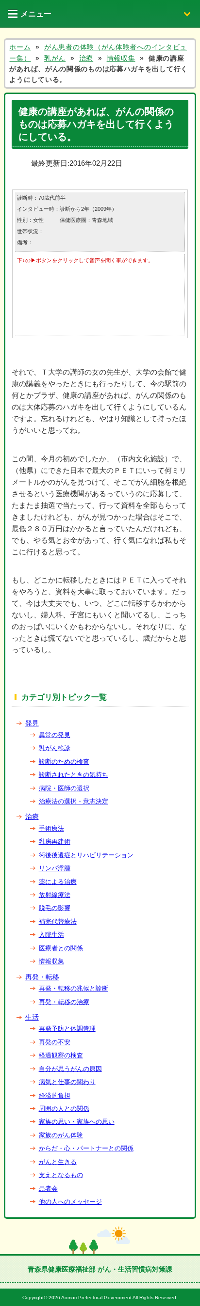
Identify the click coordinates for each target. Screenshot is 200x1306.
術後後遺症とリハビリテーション (86, 855)
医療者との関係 (61, 948)
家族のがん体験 (61, 1135)
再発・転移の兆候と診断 (73, 988)
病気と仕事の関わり (67, 1082)
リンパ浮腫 (54, 868)
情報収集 (51, 961)
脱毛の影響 (54, 908)
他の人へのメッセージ (70, 1201)
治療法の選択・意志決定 (73, 801)
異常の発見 (54, 735)
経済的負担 (54, 1095)
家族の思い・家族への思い (77, 1121)
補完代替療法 (58, 921)
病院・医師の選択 (64, 788)
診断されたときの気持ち (73, 774)
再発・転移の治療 (64, 1002)
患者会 (48, 1188)
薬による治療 (58, 881)
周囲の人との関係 (64, 1108)
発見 (32, 723)
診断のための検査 (64, 761)
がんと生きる (58, 1161)
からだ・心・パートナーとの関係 (86, 1148)
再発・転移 (42, 977)
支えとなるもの (61, 1175)
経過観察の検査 (61, 1055)
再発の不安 (54, 1042)
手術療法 (51, 828)
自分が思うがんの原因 (70, 1068)
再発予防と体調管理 (67, 1028)
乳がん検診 (54, 748)
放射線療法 (54, 894)
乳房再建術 (54, 841)
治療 (32, 816)
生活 (32, 1017)
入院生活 (51, 934)
